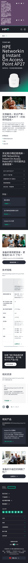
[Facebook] (15, 512)
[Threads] (12, 512)
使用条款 (8, 551)
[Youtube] (18, 512)
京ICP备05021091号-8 (12, 552)
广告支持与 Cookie (16, 551)
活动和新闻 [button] (5, 527)
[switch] (14, 544)
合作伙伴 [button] (4, 536)
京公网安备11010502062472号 (16, 553)
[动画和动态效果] (14, 544)
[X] (6, 512)
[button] (21, 29)
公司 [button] (3, 518)
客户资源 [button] (4, 531)
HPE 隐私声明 (7, 15)
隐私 (3, 551)
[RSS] (21, 512)
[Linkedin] (3, 512)
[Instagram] (9, 512)
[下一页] (7, 406)
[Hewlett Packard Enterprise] (5, 29)
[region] (14, 393)
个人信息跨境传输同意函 (6, 22)
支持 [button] (3, 522)
